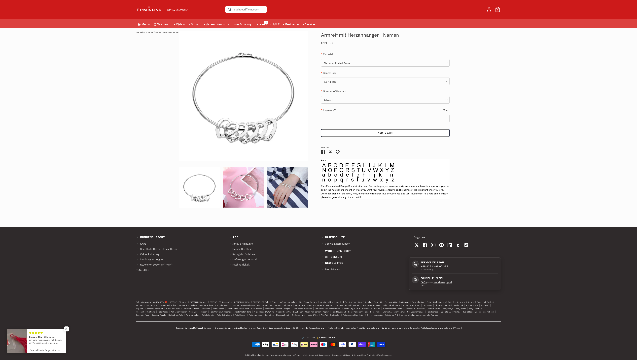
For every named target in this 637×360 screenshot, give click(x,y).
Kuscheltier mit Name (145, 312)
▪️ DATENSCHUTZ (333, 237)
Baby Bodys (447, 308)
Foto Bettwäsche (224, 315)
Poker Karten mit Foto (358, 312)
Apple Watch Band (243, 312)
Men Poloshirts (326, 302)
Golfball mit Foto (175, 315)
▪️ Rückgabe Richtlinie (242, 254)
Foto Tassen (256, 308)
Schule (377, 308)
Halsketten (427, 305)
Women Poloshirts (168, 305)
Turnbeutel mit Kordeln (393, 308)
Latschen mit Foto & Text (238, 308)
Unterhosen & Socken (464, 302)
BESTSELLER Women (197, 302)
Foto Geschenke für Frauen (347, 305)
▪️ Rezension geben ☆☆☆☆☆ (154, 264)
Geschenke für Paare (371, 305)
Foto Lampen (432, 312)
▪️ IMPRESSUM (331, 257)
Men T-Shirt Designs (308, 302)
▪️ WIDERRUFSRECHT (336, 251)
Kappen (139, 308)
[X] (417, 245)
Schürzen (485, 305)
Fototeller (269, 308)
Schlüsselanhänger (415, 312)
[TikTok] (466, 245)
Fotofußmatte (208, 315)
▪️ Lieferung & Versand (242, 259)
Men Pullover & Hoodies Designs (394, 302)
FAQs (424, 282)
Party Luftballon (193, 315)
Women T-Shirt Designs (146, 305)
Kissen (204, 312)
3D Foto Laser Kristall (450, 312)
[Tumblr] (458, 245)
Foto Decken (240, 315)
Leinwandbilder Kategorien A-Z (384, 315)
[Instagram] (433, 245)
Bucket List (467, 312)
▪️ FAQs (141, 243)
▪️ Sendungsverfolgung (150, 259)
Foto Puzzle (163, 312)
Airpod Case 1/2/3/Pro (264, 312)
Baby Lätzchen (475, 308)
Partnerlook (300, 305)
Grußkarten (335, 315)
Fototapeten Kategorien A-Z (355, 315)
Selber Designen (143, 302)
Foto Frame (375, 312)
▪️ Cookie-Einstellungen (335, 243)
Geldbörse (269, 315)
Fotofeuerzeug (255, 315)
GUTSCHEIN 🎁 (160, 302)
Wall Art (324, 315)
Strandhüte (267, 305)
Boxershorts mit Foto (421, 302)
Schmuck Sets (472, 305)
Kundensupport (443, 282)
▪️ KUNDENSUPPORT (150, 237)
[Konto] (489, 8)
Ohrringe (439, 305)
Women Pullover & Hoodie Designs (215, 305)
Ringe (405, 305)
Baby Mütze (461, 308)
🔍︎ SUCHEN (142, 269)
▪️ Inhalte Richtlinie (240, 243)
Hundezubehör (283, 315)
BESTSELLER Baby (261, 302)
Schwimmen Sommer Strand (327, 308)
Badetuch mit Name (283, 305)
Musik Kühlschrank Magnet (317, 312)
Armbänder (415, 305)
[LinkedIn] (450, 245)
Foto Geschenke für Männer (319, 305)
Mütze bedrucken (174, 308)
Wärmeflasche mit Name (394, 312)
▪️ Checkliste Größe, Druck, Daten (156, 249)
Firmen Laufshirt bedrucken (284, 302)
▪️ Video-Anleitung (147, 254)
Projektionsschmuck (454, 305)
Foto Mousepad (339, 312)
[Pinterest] (441, 245)
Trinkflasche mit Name (302, 308)
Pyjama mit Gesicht (485, 302)
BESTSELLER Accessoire (221, 302)
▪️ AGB (233, 237)
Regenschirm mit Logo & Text (305, 315)
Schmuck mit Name (391, 305)
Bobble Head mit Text (484, 312)
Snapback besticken (154, 308)
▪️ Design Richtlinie (240, 249)
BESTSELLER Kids (242, 302)
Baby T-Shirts (434, 308)
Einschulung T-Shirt (351, 308)
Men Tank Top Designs (346, 302)
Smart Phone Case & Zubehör (289, 312)
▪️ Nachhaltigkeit (239, 264)
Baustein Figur (142, 315)
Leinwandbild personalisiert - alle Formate (419, 315)
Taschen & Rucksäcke (415, 308)
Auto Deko (194, 312)
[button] (66, 328)
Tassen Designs (283, 308)
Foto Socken (218, 308)
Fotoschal (206, 308)
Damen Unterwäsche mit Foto (246, 305)
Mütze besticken (191, 308)
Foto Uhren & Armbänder (221, 312)
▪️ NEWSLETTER (332, 263)
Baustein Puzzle (158, 315)
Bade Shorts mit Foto (442, 302)
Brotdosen (367, 308)
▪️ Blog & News (330, 269)
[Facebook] (425, 245)
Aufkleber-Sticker (179, 312)
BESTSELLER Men (178, 302)
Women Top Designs (187, 305)
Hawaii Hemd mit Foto (368, 302)
